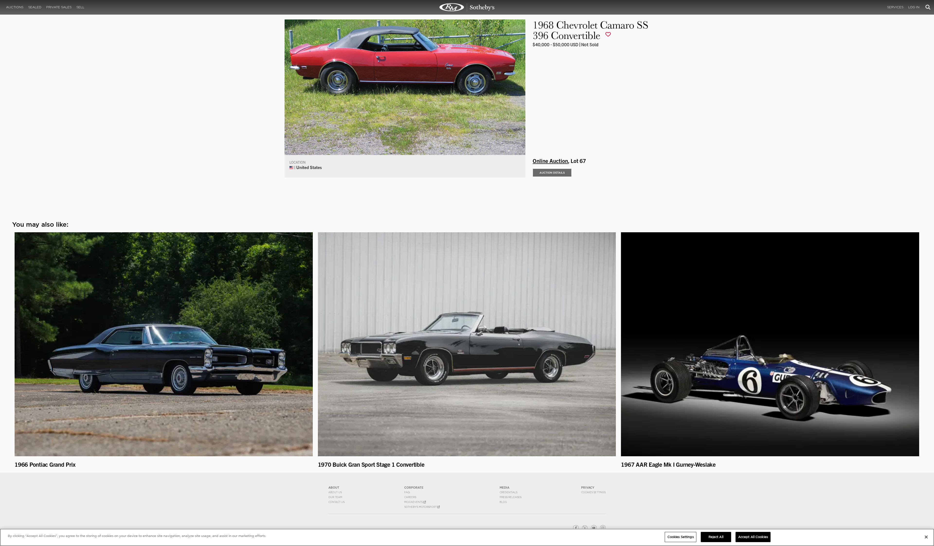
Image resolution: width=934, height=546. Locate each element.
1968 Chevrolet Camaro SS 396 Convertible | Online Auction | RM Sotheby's (467, 7)
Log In (913, 7)
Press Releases (510, 497)
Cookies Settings (593, 492)
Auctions (14, 7)
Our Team (335, 497)
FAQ (407, 492)
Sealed (34, 7)
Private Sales (59, 7)
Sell (80, 7)
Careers (410, 497)
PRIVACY (587, 487)
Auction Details (552, 172)
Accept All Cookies (753, 537)
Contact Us (336, 502)
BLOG (503, 502)
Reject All (716, 537)
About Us (335, 492)
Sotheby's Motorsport (420, 506)
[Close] (926, 537)
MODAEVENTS (413, 502)
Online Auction (550, 160)
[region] (467, 537)
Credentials (508, 492)
